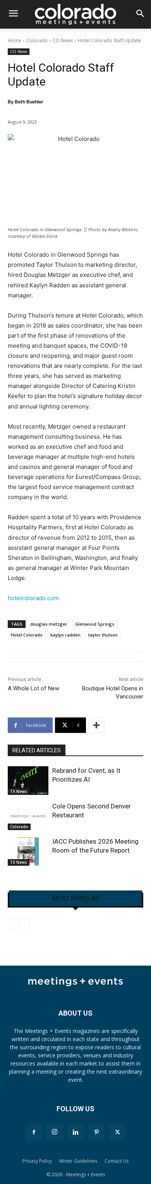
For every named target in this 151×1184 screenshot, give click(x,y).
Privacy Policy (37, 1161)
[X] (117, 1132)
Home (14, 40)
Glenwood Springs (94, 624)
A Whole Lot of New (33, 688)
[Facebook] (33, 1132)
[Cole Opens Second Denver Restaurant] (28, 816)
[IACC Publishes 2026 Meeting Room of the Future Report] (28, 851)
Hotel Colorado (27, 635)
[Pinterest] (96, 1132)
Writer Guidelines (78, 1161)
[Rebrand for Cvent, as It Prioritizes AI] (28, 780)
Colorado (37, 40)
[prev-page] (12, 923)
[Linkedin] (75, 1132)
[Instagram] (54, 1132)
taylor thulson (103, 635)
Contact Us (117, 1161)
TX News (18, 791)
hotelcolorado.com (33, 598)
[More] (96, 725)
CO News (63, 40)
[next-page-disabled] (25, 923)
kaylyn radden (65, 635)
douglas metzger (48, 624)
